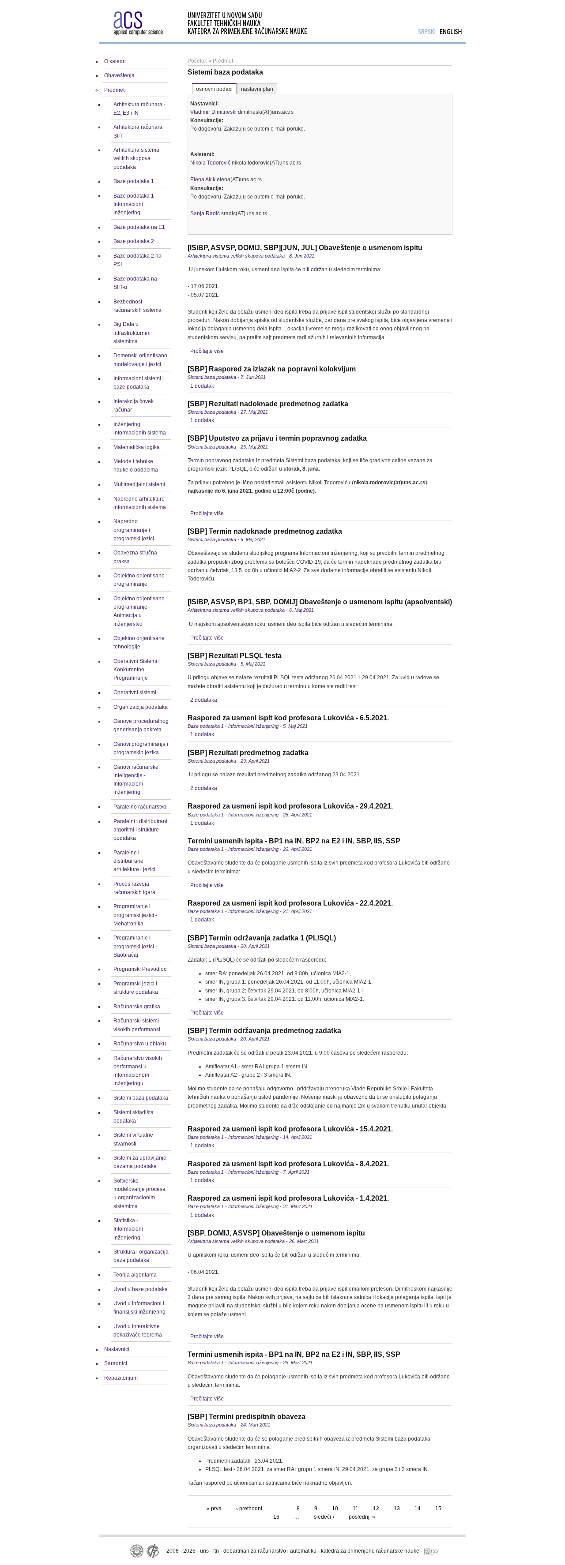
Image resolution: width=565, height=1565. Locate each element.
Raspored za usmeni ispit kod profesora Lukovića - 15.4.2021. (290, 1129)
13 (397, 1508)
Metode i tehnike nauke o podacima (135, 465)
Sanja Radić (205, 213)
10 (335, 1508)
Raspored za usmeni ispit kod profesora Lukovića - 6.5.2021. (288, 718)
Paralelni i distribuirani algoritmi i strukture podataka (140, 829)
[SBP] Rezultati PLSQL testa (235, 655)
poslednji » (362, 1517)
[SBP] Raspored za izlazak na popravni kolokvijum (272, 369)
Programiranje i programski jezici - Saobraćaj (135, 946)
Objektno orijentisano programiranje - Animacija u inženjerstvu (139, 611)
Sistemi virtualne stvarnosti (133, 1139)
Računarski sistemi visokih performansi (136, 1025)
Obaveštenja (119, 75)
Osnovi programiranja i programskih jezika (140, 748)
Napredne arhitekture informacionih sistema (139, 503)
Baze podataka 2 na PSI (137, 260)
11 (355, 1508)
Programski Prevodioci (140, 969)
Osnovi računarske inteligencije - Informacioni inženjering (135, 780)
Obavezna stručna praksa (135, 557)
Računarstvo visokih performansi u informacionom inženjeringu (137, 1071)
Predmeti (115, 90)
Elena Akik (202, 179)
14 (417, 1508)
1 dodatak (202, 386)
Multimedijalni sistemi (139, 484)
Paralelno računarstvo (139, 807)
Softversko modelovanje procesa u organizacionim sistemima (139, 1193)
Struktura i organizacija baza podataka (141, 1256)
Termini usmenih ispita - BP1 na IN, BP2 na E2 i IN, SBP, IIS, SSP (294, 841)
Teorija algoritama (135, 1275)
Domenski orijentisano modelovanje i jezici (140, 359)
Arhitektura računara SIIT (137, 131)
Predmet (223, 61)
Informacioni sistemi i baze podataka (138, 382)
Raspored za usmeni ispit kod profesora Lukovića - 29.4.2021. (290, 806)
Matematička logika (136, 447)
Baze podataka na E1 (139, 227)
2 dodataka (203, 700)
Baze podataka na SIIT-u (135, 283)
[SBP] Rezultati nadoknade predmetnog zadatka (268, 404)
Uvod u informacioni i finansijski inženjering (139, 1307)
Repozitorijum (121, 1378)
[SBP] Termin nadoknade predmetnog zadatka (265, 531)
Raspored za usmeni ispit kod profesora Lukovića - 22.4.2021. (290, 903)
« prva (214, 1508)
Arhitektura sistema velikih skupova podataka (136, 158)
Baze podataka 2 (133, 241)
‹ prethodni (249, 1508)
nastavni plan (257, 89)
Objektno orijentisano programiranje (139, 580)
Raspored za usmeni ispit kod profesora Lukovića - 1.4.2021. (288, 1198)
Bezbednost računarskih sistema (137, 306)
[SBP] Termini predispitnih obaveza (246, 1416)
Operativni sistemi (134, 692)
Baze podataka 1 (133, 181)
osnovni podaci (214, 89)
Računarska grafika (136, 1006)
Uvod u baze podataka (140, 1289)
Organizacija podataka (140, 707)
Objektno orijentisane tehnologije (139, 642)
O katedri (115, 61)
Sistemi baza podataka (140, 1098)
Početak (197, 61)
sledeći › (324, 1517)
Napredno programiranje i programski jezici (133, 529)
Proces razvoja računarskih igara (134, 888)
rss (434, 1551)
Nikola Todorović (210, 163)
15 (438, 1508)
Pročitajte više (207, 351)
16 (276, 1517)
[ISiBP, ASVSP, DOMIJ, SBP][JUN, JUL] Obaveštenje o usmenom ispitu (305, 247)
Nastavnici (116, 1349)
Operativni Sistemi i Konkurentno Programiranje (136, 669)
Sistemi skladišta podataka (133, 1116)
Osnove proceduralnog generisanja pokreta (141, 725)
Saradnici (115, 1363)
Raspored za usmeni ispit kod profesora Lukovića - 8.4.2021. (288, 1164)
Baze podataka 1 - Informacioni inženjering (135, 204)
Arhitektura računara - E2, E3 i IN (139, 108)
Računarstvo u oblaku (139, 1044)
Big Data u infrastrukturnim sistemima (132, 332)
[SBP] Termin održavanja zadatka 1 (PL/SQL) (262, 938)
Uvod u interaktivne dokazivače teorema (137, 1330)
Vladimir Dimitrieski (213, 112)
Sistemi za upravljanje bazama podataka (139, 1162)
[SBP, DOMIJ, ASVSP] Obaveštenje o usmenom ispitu (276, 1233)
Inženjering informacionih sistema (139, 428)
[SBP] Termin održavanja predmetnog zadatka (264, 1030)
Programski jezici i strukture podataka (135, 988)
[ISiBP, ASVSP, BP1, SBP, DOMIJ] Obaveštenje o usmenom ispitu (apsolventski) (320, 602)
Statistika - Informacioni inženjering (128, 1228)
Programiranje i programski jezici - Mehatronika (135, 914)
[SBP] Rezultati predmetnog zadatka (248, 752)
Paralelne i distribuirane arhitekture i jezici (134, 861)
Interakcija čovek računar (133, 405)
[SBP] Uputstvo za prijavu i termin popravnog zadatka (277, 438)
